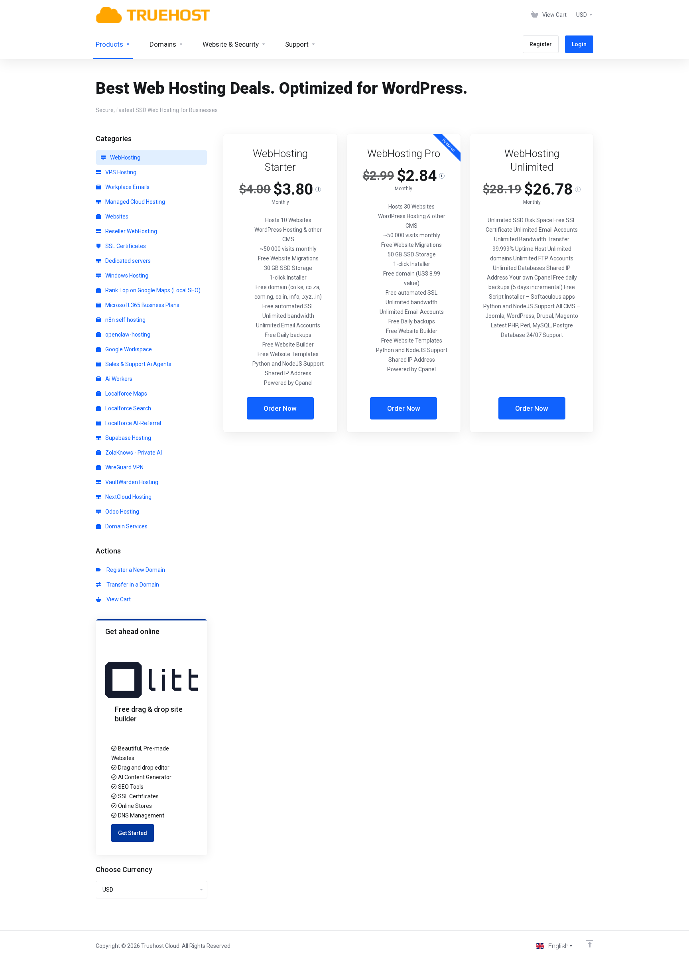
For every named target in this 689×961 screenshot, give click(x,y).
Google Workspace (128, 349)
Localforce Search (127, 408)
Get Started (132, 833)
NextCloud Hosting (128, 497)
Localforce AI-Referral (132, 423)
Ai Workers (118, 379)
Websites (116, 216)
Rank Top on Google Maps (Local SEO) (152, 290)
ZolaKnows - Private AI (133, 452)
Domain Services (126, 526)
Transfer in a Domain (131, 584)
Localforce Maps (125, 393)
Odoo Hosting (121, 511)
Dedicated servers (127, 261)
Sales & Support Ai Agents (137, 364)
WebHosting (124, 157)
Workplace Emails (127, 187)
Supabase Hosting (127, 438)
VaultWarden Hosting (131, 482)
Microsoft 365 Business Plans (141, 305)
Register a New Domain (134, 570)
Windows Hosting (126, 275)
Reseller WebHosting (130, 231)
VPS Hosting (120, 172)
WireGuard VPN (124, 467)
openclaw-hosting (127, 334)
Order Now (280, 408)
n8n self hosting (125, 320)
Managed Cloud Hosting (134, 202)
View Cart (117, 599)
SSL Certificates (125, 246)
